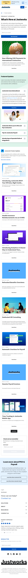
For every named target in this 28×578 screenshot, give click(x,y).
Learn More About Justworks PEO (14, 477)
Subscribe (14, 549)
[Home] (1, 12)
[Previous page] (2, 532)
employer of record (12, 98)
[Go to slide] (4, 532)
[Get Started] (22, 7)
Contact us (6, 498)
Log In (2, 489)
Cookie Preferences (12, 572)
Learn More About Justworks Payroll (14, 481)
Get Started (14, 36)
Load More (14, 431)
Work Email (5, 444)
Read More (14, 107)
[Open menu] (26, 7)
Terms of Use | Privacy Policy (15, 571)
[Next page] (13, 532)
